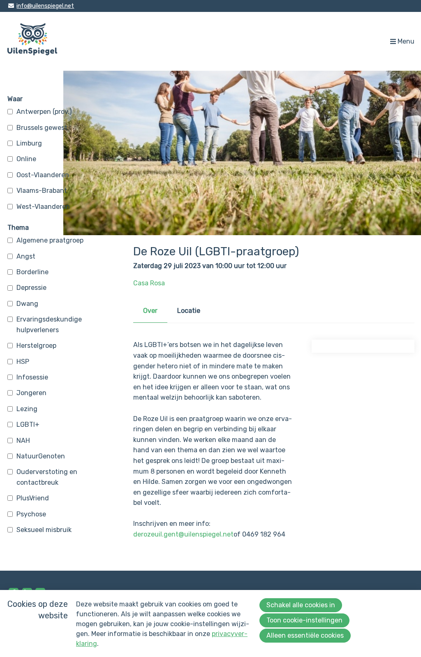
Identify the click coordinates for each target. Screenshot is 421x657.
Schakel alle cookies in (300, 605)
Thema (18, 227)
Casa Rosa (149, 283)
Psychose (31, 514)
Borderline (32, 272)
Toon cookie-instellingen (304, 620)
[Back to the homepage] (32, 41)
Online (26, 159)
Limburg (29, 143)
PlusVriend (32, 498)
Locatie (188, 311)
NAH (23, 440)
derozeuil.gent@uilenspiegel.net (183, 534)
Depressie (31, 287)
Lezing (26, 409)
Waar (15, 99)
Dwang (27, 304)
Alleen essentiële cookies (305, 635)
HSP (22, 362)
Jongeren (31, 393)
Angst (25, 256)
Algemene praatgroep (49, 240)
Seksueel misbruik (44, 530)
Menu (406, 41)
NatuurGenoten (40, 456)
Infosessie (32, 377)
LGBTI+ (27, 424)
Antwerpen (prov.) (44, 112)
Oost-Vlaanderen (42, 175)
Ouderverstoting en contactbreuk (46, 477)
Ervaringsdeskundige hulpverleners (49, 324)
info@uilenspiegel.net (45, 5)
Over (150, 311)
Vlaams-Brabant (41, 190)
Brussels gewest (41, 128)
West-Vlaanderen (43, 207)
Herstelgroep (36, 345)
